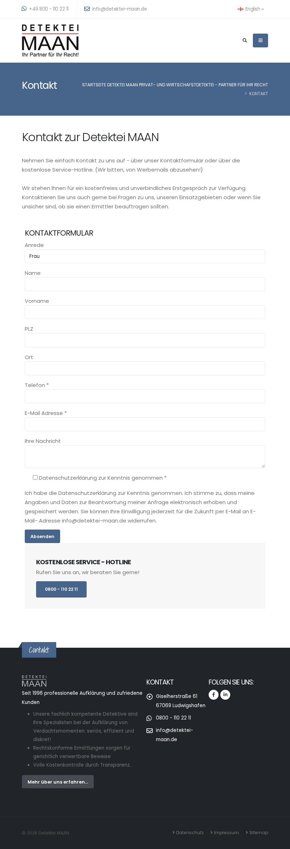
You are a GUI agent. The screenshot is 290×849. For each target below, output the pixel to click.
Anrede (34, 245)
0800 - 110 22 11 (61, 589)
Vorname (37, 301)
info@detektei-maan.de (119, 9)
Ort (29, 357)
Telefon (37, 385)
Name (33, 273)
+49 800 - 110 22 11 (48, 9)
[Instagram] (225, 695)
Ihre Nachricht (43, 441)
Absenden (42, 536)
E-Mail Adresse (46, 413)
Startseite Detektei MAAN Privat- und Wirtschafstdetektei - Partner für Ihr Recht (175, 85)
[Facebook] (214, 695)
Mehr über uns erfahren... (58, 782)
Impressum (226, 833)
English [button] (252, 9)
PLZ (29, 329)
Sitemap (258, 833)
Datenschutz (190, 833)
